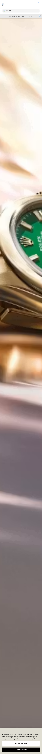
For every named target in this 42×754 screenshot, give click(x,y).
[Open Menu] (3, 4)
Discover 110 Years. (24, 16)
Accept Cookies (21, 750)
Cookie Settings (21, 743)
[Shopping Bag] (38, 4)
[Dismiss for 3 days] (39, 16)
